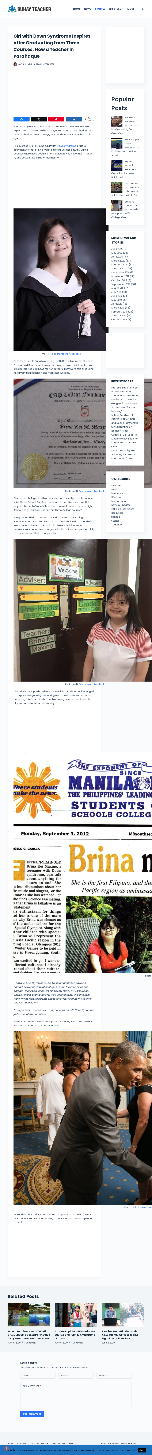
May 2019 (116, 300)
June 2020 (117, 249)
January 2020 (119, 268)
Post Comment (32, 1413)
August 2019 (118, 288)
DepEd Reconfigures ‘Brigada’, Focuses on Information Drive (123, 454)
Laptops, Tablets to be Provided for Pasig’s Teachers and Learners (124, 391)
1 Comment (30, 1342)
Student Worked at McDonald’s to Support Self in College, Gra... (124, 209)
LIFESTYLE (115, 9)
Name (27, 1375)
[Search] (143, 9)
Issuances (117, 493)
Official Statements (122, 509)
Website (103, 1375)
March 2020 (118, 260)
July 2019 (116, 292)
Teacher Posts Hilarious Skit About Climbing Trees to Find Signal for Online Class (120, 1335)
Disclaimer (23, 1443)
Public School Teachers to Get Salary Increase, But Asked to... (125, 169)
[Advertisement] (54, 93)
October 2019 (119, 280)
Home (10, 1443)
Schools (115, 517)
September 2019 (120, 284)
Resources (117, 513)
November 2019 (120, 276)
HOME (76, 9)
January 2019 (118, 315)
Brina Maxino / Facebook (68, 353)
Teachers (49, 64)
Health (115, 489)
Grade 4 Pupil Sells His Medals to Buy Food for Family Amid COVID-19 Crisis (76, 1335)
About (72, 1443)
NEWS (87, 9)
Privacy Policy (40, 1443)
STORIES (100, 9)
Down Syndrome (66, 146)
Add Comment (32, 1385)
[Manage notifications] (6, 1448)
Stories (40, 64)
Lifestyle (116, 497)
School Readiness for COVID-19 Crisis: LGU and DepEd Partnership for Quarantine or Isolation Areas (124, 423)
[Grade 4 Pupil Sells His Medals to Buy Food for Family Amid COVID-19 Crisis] (76, 1315)
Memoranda (118, 501)
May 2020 (116, 253)
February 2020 (119, 264)
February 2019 (119, 311)
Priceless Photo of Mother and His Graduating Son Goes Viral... (124, 125)
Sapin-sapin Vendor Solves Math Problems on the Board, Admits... (125, 147)
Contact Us (58, 1443)
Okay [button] (141, 1450)
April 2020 (117, 256)
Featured (30, 64)
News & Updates (120, 505)
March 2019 (117, 307)
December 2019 (120, 272)
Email (64, 1375)
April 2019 (116, 304)
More (130, 9)
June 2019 (116, 296)
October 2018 (119, 319)
